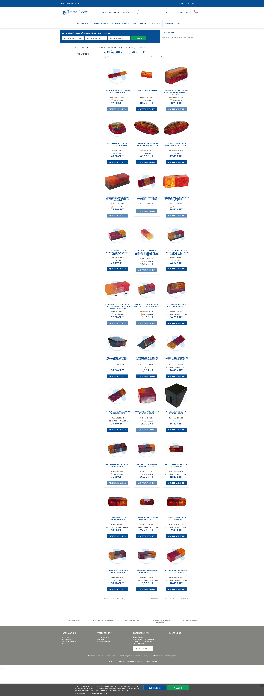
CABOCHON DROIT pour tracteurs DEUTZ (147, 572)
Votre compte (104, 633)
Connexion (100, 639)
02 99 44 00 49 (123, 12)
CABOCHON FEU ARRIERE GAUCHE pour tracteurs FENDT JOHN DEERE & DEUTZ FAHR (146, 253)
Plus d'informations (82, 693)
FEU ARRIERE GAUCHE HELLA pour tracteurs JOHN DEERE (146, 306)
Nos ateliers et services (69, 641)
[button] (73, 38)
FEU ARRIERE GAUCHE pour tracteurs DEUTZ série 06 (147, 359)
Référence (113, 97)
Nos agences (66, 637)
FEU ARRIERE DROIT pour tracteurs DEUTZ (146, 465)
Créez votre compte (103, 641)
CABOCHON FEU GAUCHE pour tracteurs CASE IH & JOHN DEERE (176, 199)
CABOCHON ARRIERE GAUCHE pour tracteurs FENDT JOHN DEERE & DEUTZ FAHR (117, 306)
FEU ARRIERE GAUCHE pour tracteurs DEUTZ (117, 465)
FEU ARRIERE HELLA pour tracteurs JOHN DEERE (117, 145)
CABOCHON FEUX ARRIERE (146, 91)
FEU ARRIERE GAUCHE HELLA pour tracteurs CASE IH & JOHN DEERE (117, 199)
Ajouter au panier (117, 109)
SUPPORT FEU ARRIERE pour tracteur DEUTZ (176, 412)
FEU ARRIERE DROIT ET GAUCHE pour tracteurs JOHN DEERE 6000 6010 (176, 92)
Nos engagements (67, 639)
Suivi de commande (103, 637)
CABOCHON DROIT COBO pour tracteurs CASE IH (117, 91)
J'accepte (178, 688)
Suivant (185, 598)
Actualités (65, 644)
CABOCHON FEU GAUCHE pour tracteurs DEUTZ (117, 412)
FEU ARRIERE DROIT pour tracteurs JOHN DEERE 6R (176, 145)
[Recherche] (163, 12)
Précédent (153, 598)
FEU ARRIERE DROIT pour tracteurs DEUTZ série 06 (117, 359)
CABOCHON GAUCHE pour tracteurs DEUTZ (117, 572)
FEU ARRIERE (83, 54)
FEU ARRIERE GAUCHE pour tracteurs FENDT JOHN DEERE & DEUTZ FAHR (176, 252)
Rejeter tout (154, 688)
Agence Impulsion (150, 661)
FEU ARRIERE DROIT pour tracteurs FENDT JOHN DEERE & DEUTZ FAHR (117, 252)
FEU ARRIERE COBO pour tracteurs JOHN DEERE (176, 306)
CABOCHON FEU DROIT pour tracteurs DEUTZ (176, 359)
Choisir (174, 57)
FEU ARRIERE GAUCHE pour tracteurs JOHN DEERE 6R (147, 145)
